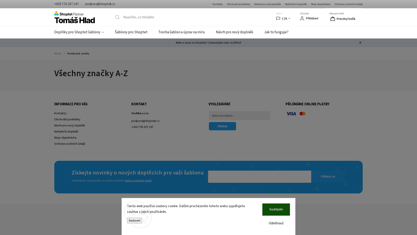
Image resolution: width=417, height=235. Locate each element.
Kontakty (218, 4)
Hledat (223, 126)
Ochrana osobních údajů (349, 4)
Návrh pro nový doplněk (267, 4)
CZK (284, 19)
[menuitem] (81, 32)
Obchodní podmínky (238, 4)
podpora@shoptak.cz (145, 121)
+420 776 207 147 (142, 127)
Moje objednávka (320, 4)
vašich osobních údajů (138, 181)
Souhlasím (276, 209)
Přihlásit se (328, 177)
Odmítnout (276, 223)
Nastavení (134, 220)
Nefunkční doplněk (296, 4)
